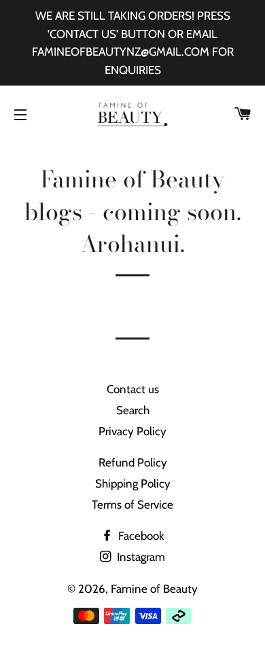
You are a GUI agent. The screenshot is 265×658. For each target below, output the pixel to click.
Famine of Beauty (154, 589)
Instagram (139, 557)
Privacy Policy (132, 431)
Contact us (133, 389)
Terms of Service (132, 504)
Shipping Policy (133, 483)
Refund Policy (133, 462)
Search (132, 410)
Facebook (140, 536)
